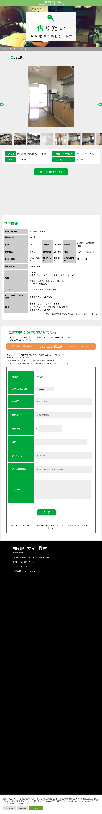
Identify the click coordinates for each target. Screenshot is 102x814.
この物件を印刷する (51, 171)
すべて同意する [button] (35, 808)
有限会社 (30, 548)
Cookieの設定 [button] (9, 808)
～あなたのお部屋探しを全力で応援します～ (52, 4)
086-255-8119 (50, 346)
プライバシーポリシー (67, 525)
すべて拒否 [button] (23, 808)
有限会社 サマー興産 (52, 2)
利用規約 (82, 525)
